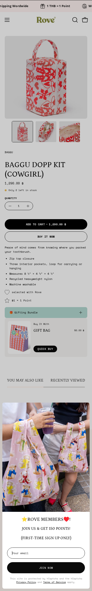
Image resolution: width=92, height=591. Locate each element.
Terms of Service (54, 582)
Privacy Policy (26, 582)
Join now (46, 568)
